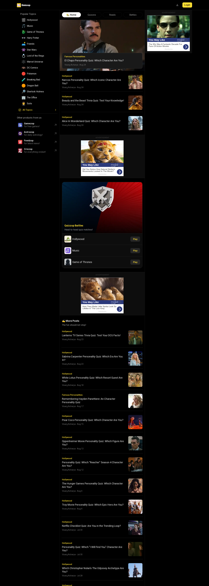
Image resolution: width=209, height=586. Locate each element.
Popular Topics (28, 14)
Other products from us (29, 117)
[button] (38, 20)
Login (187, 5)
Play (135, 239)
